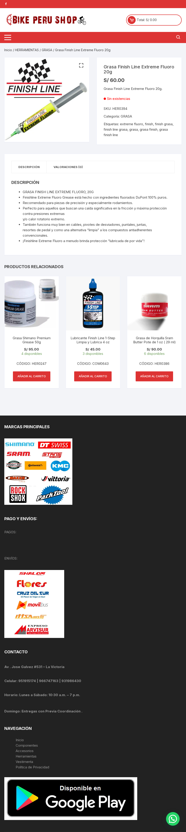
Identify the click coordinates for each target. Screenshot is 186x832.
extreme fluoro (131, 124)
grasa (133, 129)
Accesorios (25, 751)
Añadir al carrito (31, 376)
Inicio (8, 50)
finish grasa (164, 124)
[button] (81, 65)
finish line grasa (115, 129)
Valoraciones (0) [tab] (68, 167)
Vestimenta (24, 762)
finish (149, 124)
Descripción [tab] (29, 167)
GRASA (47, 50)
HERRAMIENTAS (27, 50)
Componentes (27, 745)
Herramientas (26, 756)
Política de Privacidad (32, 767)
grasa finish (148, 129)
